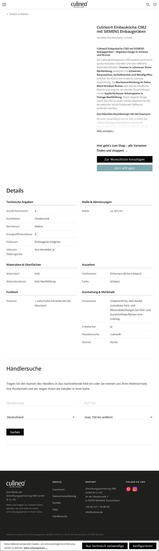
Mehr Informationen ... (35, 547)
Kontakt (56, 502)
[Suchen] (147, 4)
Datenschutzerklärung (64, 496)
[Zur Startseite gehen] (79, 4)
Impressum (58, 489)
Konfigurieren (143, 546)
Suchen (15, 432)
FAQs (55, 509)
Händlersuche (59, 516)
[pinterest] (128, 489)
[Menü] (4, 4)
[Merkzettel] (155, 4)
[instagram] (135, 489)
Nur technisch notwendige (105, 546)
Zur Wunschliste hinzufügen (124, 159)
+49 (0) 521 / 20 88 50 (97, 506)
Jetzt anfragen (125, 168)
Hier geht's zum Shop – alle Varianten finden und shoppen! (121, 148)
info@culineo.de (94, 512)
